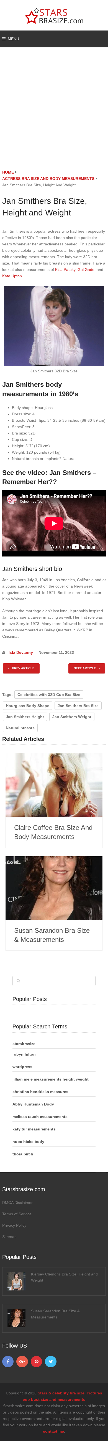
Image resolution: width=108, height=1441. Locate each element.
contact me (53, 1431)
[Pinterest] (36, 1362)
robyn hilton (24, 1054)
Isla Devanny (21, 652)
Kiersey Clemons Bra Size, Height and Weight (64, 1277)
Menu (13, 39)
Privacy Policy (14, 1225)
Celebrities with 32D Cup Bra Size (48, 694)
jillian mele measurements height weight (50, 1079)
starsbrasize (23, 1043)
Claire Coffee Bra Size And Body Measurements (53, 832)
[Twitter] (50, 1362)
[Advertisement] (54, 112)
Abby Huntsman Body (33, 1104)
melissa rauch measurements (40, 1116)
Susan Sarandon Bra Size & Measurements (52, 935)
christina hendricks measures (40, 1091)
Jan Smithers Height (25, 717)
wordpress (22, 1066)
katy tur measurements (34, 1129)
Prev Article (22, 668)
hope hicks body (28, 1141)
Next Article (85, 668)
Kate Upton (12, 276)
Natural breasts (20, 728)
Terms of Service (17, 1214)
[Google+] (22, 1362)
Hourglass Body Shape (27, 705)
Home (8, 172)
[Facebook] (8, 1362)
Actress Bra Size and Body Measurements (48, 178)
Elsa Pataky (65, 269)
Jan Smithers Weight (71, 717)
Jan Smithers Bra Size (78, 705)
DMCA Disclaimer (17, 1202)
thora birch (22, 1154)
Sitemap (9, 1236)
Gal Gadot (87, 269)
